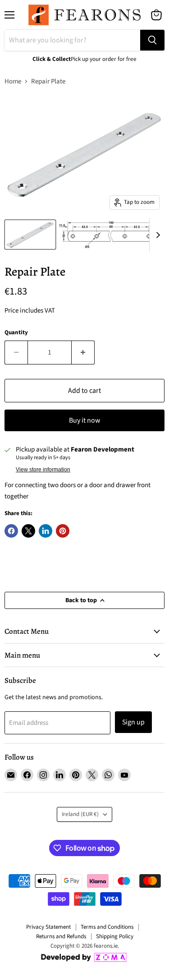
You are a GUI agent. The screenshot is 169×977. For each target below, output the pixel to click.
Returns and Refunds (61, 936)
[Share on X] (28, 531)
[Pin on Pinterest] (62, 531)
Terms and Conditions (107, 927)
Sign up (133, 722)
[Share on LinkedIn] (45, 531)
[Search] (152, 40)
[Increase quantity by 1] (83, 352)
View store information (43, 469)
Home (13, 81)
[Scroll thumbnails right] (156, 235)
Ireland (80, 814)
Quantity (16, 332)
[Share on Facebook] (11, 531)
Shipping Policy (114, 936)
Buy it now (84, 420)
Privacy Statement (48, 927)
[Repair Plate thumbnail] (30, 234)
